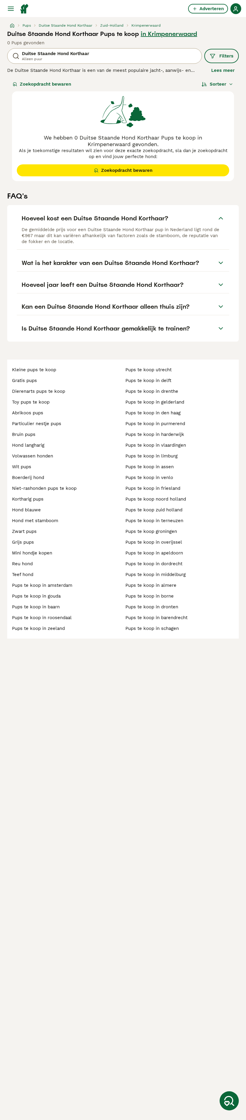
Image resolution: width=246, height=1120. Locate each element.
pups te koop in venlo (149, 477)
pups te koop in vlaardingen (155, 445)
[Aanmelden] (235, 8)
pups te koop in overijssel (153, 542)
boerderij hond (28, 477)
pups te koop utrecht (148, 369)
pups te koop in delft (148, 380)
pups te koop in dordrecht (153, 563)
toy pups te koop (31, 402)
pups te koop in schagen (152, 628)
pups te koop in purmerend (155, 423)
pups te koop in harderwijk (154, 434)
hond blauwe (26, 510)
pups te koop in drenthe (151, 391)
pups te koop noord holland (155, 499)
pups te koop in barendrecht (156, 617)
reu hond (22, 563)
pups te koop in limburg (151, 456)
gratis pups (24, 380)
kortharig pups (28, 499)
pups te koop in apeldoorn (154, 553)
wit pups (21, 466)
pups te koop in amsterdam (42, 585)
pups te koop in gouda (36, 596)
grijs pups (23, 542)
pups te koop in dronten (151, 607)
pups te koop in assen (149, 466)
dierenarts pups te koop (38, 391)
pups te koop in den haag (153, 413)
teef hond (22, 574)
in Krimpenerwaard (169, 33)
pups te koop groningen (151, 531)
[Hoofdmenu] (11, 9)
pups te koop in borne (149, 596)
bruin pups (23, 434)
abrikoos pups (27, 413)
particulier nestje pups (36, 423)
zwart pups (24, 531)
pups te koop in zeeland (38, 628)
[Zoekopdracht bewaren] (229, 1100)
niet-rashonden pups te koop (44, 488)
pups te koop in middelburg (155, 574)
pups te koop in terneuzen (154, 520)
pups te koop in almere (150, 585)
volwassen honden (32, 456)
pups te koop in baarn (36, 607)
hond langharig (28, 445)
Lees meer (223, 70)
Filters (226, 56)
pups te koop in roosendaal (42, 617)
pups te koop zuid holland (153, 510)
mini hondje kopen (32, 553)
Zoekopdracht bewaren (45, 84)
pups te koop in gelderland (154, 402)
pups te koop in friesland (152, 488)
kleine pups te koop (34, 369)
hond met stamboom (35, 520)
